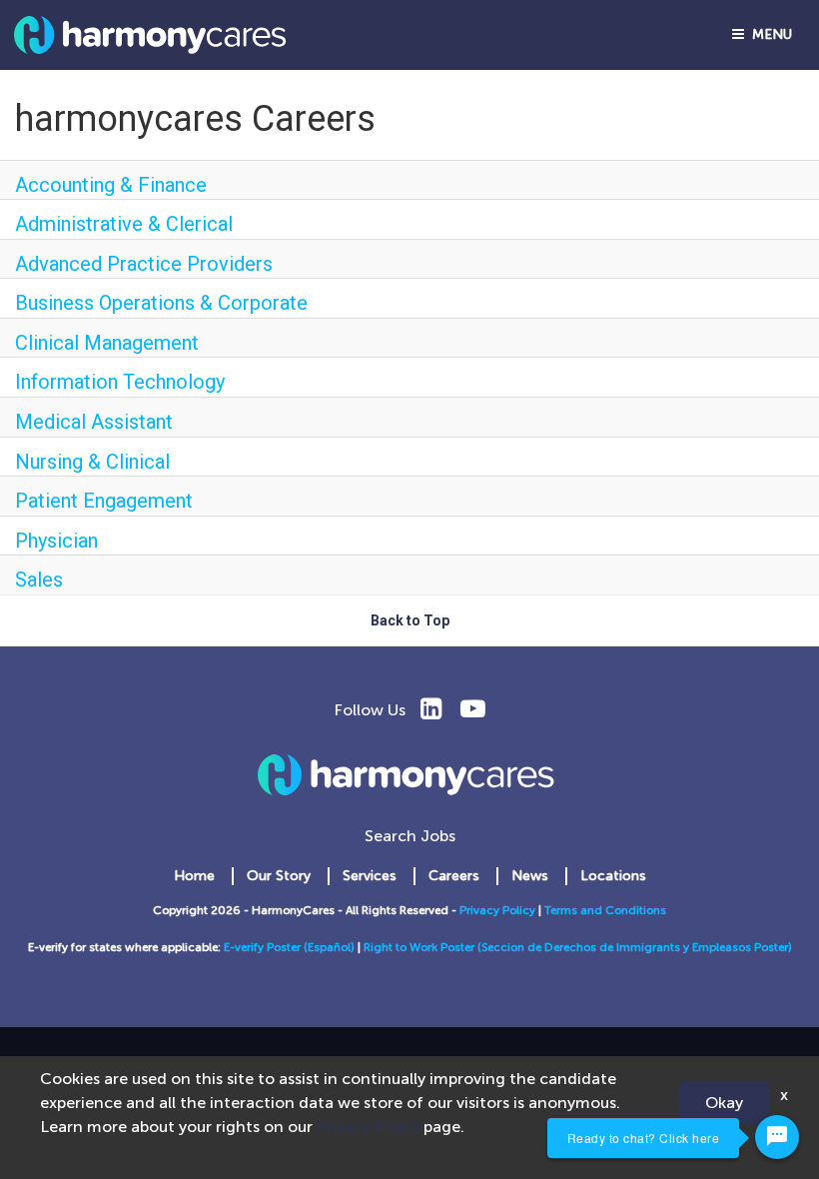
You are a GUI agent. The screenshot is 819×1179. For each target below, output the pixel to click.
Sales (39, 579)
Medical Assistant (94, 422)
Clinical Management (107, 343)
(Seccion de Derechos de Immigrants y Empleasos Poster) (634, 947)
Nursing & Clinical (92, 462)
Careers (453, 875)
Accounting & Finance (111, 185)
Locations (613, 875)
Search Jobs (410, 835)
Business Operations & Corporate (161, 303)
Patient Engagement (104, 501)
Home (194, 875)
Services (370, 875)
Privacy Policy (497, 910)
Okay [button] (724, 1102)
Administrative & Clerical (124, 224)
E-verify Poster (264, 947)
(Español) (329, 947)
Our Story (279, 875)
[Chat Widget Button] (777, 1137)
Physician (56, 541)
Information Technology (120, 382)
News (529, 875)
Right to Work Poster (420, 947)
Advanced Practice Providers (144, 264)
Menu (768, 34)
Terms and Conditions (605, 910)
